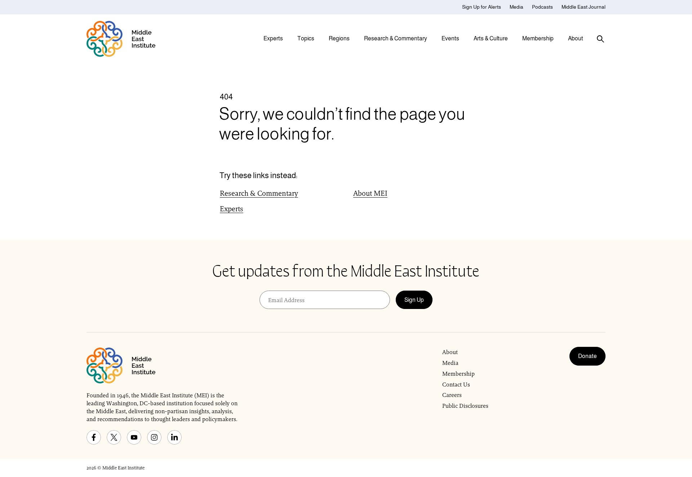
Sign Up (414, 300)
